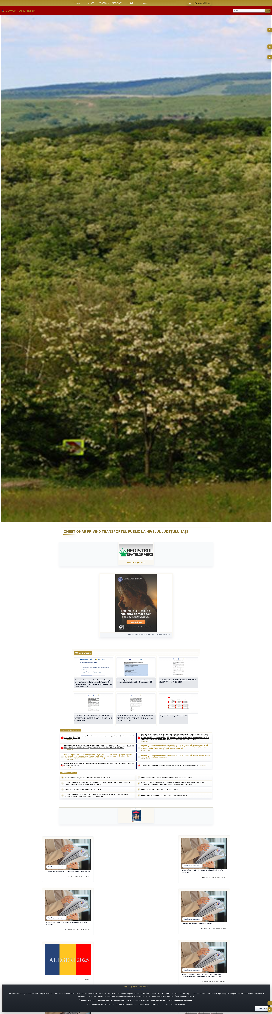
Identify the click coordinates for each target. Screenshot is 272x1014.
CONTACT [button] (144, 3)
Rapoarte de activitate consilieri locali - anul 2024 (159, 789)
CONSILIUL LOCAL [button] (90, 3)
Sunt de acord (262, 1008)
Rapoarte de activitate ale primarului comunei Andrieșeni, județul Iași (166, 777)
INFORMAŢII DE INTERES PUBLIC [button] (104, 3)
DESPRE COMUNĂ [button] (131, 3)
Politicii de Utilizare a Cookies (153, 1000)
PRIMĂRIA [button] (77, 3)
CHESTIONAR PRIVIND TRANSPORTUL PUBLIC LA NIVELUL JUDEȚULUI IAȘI (126, 531)
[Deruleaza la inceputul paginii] (270, 1003)
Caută (268, 11)
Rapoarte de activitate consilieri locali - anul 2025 (82, 789)
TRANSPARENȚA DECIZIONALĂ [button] (117, 3)
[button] (136, 603)
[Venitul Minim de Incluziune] (136, 815)
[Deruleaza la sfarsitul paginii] (270, 1009)
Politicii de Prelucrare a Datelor (179, 1000)
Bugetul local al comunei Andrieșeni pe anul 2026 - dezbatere (164, 795)
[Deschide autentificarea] (189, 3)
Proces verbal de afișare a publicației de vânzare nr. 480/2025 (87, 777)
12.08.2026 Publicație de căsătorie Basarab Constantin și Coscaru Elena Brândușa (169, 765)
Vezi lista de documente (56, 867)
